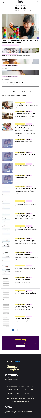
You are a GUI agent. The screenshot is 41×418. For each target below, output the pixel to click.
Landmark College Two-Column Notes (25, 188)
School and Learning (22, 5)
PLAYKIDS (32, 389)
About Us (21, 386)
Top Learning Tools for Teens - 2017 (25, 104)
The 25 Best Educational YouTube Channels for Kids (14, 67)
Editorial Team (30, 386)
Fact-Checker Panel (12, 396)
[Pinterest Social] (5, 361)
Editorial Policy (19, 393)
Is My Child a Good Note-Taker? (23, 141)
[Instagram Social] (11, 361)
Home (16, 5)
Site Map (25, 389)
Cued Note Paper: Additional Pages (24, 292)
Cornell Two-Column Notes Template (25, 215)
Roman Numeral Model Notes (23, 254)
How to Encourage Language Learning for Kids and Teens (16, 55)
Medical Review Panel (12, 398)
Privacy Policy (10, 393)
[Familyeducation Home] (13, 368)
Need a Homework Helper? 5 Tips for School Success (14, 95)
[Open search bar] (37, 2)
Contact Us (17, 389)
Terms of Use (31, 398)
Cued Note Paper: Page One (22, 318)
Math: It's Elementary (21, 177)
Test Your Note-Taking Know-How (24, 165)
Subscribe (20, 346)
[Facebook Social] (7, 361)
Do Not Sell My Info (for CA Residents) (20, 401)
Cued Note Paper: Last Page (22, 279)
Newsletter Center (12, 386)
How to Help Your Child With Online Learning (12, 87)
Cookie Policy (22, 398)
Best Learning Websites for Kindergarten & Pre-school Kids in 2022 (18, 78)
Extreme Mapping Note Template (24, 227)
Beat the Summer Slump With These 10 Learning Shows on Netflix (17, 91)
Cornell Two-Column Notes (22, 267)
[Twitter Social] (9, 361)
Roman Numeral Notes (21, 202)
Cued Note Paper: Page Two (22, 306)
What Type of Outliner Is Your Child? (25, 154)
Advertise (9, 389)
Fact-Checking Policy (29, 393)
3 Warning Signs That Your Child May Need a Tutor (13, 82)
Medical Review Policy (28, 396)
